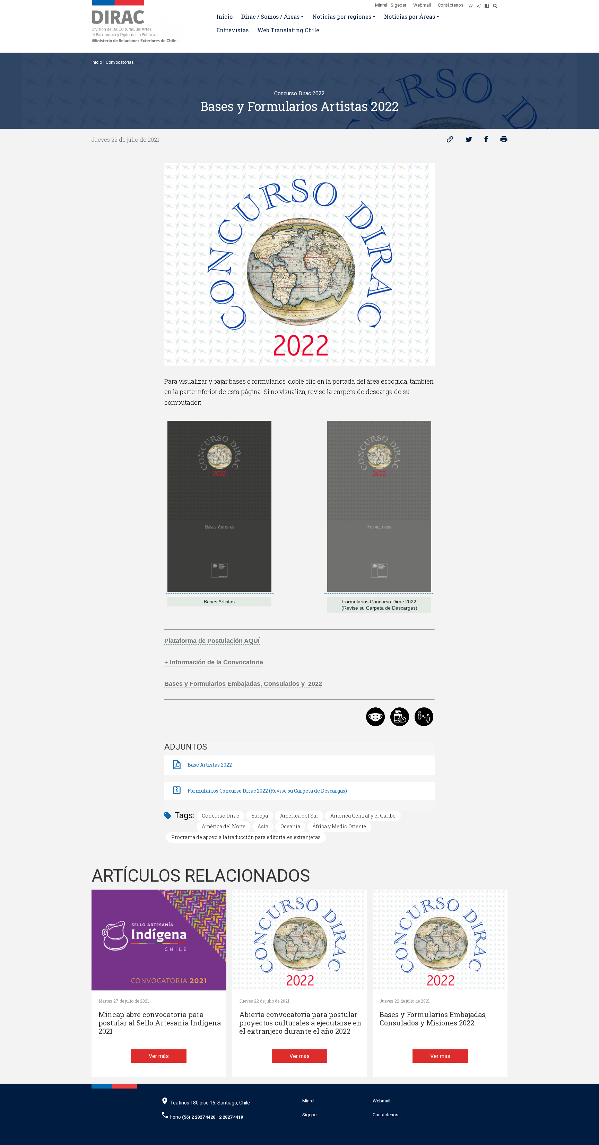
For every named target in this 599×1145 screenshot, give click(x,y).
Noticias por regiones (341, 16)
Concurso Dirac (220, 815)
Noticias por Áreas (409, 16)
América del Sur (299, 815)
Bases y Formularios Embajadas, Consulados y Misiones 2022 (433, 1018)
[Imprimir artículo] (503, 141)
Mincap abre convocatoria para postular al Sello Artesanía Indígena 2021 (159, 1022)
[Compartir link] (450, 141)
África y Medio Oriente (339, 826)
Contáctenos (450, 5)
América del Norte (223, 826)
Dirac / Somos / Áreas (270, 16)
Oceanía (290, 826)
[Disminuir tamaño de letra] (481, 4)
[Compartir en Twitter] (469, 141)
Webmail (422, 5)
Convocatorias (120, 62)
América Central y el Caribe (363, 815)
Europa (259, 815)
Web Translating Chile (288, 30)
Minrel (381, 5)
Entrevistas (232, 30)
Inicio (224, 16)
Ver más (159, 1056)
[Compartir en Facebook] (486, 141)
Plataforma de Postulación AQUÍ (212, 640)
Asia (263, 826)
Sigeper (398, 5)
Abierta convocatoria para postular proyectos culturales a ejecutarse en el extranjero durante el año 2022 (300, 1022)
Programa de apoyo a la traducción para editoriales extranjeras (246, 837)
